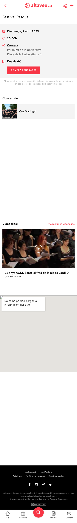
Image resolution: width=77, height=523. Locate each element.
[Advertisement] (38, 165)
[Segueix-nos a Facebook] (30, 485)
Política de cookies (35, 476)
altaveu (41, 5)
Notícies (53, 518)
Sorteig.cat (30, 472)
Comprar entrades (23, 70)
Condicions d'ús (56, 476)
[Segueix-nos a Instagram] (36, 485)
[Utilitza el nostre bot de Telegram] (43, 485)
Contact (69, 518)
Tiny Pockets (46, 472)
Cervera (12, 45)
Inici (8, 518)
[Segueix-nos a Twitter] (50, 485)
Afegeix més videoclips (61, 224)
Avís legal (17, 476)
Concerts (23, 518)
